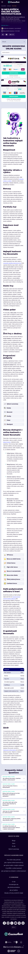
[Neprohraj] (16, 942)
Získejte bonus (13, 73)
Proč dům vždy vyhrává (14, 860)
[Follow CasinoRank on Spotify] (19, 923)
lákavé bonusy (7, 442)
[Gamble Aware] (13, 946)
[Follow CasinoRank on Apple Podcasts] (23, 923)
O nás (13, 882)
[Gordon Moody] (11, 951)
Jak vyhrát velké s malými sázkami (14, 865)
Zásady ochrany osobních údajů (13, 893)
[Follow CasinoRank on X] (11, 923)
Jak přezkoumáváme (14, 887)
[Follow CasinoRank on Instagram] (8, 923)
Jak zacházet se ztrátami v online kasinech (13, 871)
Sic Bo (13, 846)
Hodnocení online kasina (9, 750)
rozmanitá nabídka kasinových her (12, 263)
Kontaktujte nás (13, 884)
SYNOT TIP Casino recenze (14, 99)
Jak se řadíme (14, 890)
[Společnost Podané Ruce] (21, 942)
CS (13, 927)
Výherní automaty (13, 849)
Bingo (13, 840)
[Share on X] (2, 34)
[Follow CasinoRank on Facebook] (4, 923)
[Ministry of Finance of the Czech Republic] (8, 942)
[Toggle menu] (2, 2)
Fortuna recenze (13, 75)
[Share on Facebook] (6, 34)
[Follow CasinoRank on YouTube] (15, 923)
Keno (13, 843)
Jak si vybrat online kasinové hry (13, 862)
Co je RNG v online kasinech (14, 868)
